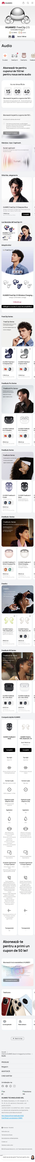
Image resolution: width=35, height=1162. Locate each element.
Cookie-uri (4, 1142)
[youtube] (10, 1086)
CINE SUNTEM (7, 1076)
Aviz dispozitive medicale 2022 (13, 1116)
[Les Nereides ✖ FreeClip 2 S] (17, 232)
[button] (23, 3)
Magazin (5, 1067)
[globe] (2, 1127)
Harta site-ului (5, 1131)
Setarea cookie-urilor (7, 1145)
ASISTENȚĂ (6, 1071)
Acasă (4, 1052)
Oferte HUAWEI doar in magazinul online (16, 1054)
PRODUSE (5, 1062)
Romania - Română (8, 1127)
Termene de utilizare (7, 1135)
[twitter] (6, 1086)
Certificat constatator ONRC (12, 1118)
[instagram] (14, 1086)
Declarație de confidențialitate (10, 1138)
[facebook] (3, 1086)
